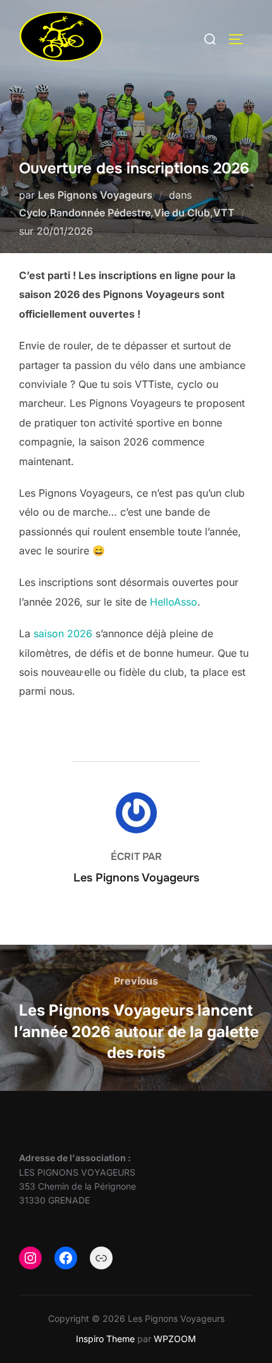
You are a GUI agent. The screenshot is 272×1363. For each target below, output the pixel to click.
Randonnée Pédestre (100, 212)
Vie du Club (182, 212)
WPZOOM (175, 1338)
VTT (224, 212)
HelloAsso (173, 601)
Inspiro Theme (105, 1338)
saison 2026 (63, 633)
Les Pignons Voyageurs (95, 195)
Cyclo (33, 212)
